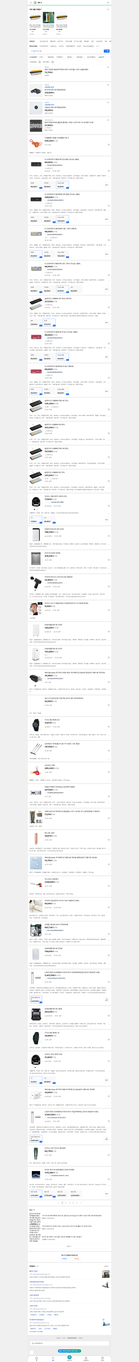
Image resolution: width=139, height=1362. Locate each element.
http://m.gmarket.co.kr (39, 1309)
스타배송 (49, 1315)
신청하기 (106, 1266)
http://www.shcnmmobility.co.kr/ (43, 1285)
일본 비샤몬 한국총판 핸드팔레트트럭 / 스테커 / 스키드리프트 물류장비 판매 (49, 1325)
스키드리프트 (47, 1328)
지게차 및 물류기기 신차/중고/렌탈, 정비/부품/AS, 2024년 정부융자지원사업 (49, 1277)
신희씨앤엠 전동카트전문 (36, 1282)
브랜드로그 (49, 168)
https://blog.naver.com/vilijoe (42, 1298)
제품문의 (55, 1328)
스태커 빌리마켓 (34, 1295)
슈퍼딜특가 (42, 1315)
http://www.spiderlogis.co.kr (41, 1274)
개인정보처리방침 (71, 1338)
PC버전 (58, 1338)
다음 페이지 (81, 1203)
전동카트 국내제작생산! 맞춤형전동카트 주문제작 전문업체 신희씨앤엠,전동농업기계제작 (52, 1288)
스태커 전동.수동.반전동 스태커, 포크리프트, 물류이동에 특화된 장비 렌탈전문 (49, 1301)
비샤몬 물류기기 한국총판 (36, 1331)
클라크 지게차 (33, 1271)
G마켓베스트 (33, 1315)
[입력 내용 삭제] (108, 3)
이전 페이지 (58, 1203)
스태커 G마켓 (33, 1306)
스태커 (39, 1328)
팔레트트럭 (33, 1328)
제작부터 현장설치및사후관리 (37, 1290)
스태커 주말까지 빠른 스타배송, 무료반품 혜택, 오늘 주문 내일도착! (46, 1312)
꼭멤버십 (56, 1315)
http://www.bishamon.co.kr (41, 1323)
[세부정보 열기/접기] (106, 1343)
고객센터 (80, 1338)
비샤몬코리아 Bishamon (36, 1320)
